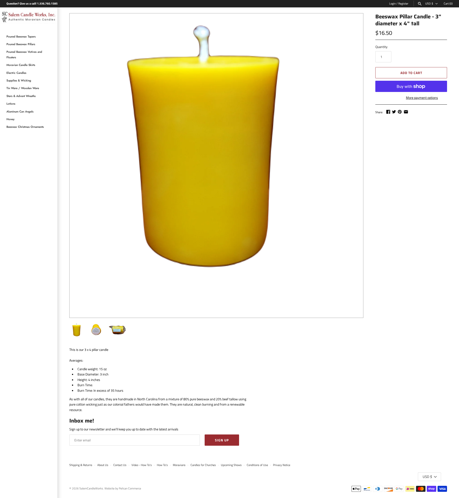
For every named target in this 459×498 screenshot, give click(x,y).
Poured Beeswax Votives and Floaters (24, 54)
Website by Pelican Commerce (122, 488)
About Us (102, 465)
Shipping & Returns (80, 465)
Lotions (10, 104)
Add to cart (411, 72)
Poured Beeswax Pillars (20, 44)
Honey (10, 119)
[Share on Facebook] (388, 111)
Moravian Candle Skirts (20, 65)
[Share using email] (406, 111)
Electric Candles (16, 73)
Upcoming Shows (231, 465)
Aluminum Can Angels (19, 111)
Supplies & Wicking (18, 80)
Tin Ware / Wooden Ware (22, 88)
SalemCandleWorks (91, 488)
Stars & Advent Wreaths (21, 96)
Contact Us (119, 465)
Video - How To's (141, 465)
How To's (162, 465)
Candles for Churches (203, 465)
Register (403, 3)
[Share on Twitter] (394, 111)
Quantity (381, 46)
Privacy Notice (281, 465)
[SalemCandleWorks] (28, 17)
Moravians (179, 465)
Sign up (222, 440)
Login (392, 3)
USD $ (429, 3)
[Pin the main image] (400, 111)
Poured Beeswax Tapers (21, 36)
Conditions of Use (257, 465)
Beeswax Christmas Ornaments (25, 127)
